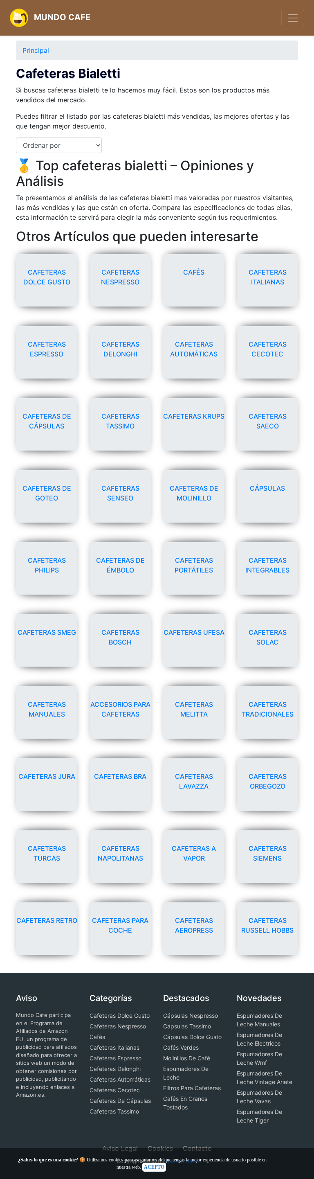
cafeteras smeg (47, 632)
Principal (35, 50)
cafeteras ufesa (194, 632)
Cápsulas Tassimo (187, 1026)
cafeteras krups (193, 416)
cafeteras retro (46, 920)
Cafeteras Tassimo (114, 1111)
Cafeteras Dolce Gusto (120, 1015)
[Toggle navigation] (292, 18)
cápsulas (267, 488)
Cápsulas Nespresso (190, 1015)
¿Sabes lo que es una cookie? (48, 1160)
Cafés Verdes (181, 1047)
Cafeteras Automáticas (120, 1079)
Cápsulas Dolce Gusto (192, 1036)
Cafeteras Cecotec (115, 1090)
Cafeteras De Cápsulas (120, 1100)
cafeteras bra (120, 776)
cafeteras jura (46, 776)
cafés (193, 272)
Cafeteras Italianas (114, 1047)
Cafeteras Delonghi (115, 1068)
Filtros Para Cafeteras (192, 1087)
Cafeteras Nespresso (118, 1026)
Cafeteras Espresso (115, 1058)
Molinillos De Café (186, 1058)
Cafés (97, 1036)
